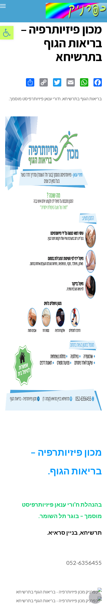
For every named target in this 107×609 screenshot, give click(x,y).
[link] (7, 32)
